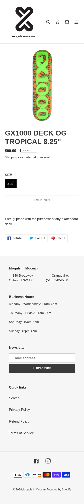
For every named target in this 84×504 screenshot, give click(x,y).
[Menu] (76, 21)
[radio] (11, 183)
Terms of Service (21, 433)
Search (14, 398)
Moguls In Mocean (34, 489)
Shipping (11, 157)
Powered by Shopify (59, 489)
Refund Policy (19, 421)
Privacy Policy (19, 409)
